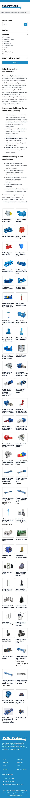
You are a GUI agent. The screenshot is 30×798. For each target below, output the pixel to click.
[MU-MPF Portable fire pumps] (21, 227)
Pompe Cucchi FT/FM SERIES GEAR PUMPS (8, 445)
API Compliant (7, 37)
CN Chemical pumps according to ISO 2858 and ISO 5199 (8, 305)
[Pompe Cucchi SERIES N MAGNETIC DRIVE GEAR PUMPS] (21, 363)
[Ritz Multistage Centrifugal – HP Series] (21, 692)
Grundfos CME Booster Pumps (6, 640)
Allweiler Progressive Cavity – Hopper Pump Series (8, 480)
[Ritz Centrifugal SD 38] (21, 709)
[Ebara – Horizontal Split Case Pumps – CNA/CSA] (21, 563)
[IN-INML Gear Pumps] (8, 227)
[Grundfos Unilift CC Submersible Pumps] (21, 597)
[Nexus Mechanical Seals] (8, 530)
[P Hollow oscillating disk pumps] (21, 211)
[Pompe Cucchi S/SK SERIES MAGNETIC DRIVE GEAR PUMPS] (21, 418)
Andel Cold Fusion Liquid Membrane (21, 355)
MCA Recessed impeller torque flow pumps (21, 322)
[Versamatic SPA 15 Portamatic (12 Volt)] (21, 546)
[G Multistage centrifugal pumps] (8, 278)
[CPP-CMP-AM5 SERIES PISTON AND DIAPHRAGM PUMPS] (21, 400)
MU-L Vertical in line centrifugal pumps (21, 338)
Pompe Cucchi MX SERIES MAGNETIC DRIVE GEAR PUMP (7, 462)
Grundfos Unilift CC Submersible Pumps (21, 606)
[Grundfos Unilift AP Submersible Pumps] (8, 597)
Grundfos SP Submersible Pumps (8, 623)
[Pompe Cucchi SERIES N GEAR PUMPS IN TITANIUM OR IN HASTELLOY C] (8, 380)
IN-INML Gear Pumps (8, 236)
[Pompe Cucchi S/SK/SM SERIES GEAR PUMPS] (8, 418)
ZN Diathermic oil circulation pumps (21, 287)
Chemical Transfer (8, 45)
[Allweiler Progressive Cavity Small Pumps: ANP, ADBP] (21, 671)
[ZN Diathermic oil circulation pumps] (21, 278)
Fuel (5, 49)
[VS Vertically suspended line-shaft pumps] (8, 312)
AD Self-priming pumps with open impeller (20, 254)
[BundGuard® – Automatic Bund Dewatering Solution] (21, 510)
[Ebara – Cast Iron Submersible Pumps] (21, 580)
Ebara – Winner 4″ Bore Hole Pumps (7, 590)
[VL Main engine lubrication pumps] (21, 295)
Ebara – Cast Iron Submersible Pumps (21, 590)
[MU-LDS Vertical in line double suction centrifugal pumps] (8, 329)
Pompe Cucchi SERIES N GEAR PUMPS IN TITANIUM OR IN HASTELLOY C (7, 392)
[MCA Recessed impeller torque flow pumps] (21, 312)
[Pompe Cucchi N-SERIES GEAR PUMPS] (8, 363)
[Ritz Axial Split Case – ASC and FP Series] (8, 692)
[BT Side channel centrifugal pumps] (8, 261)
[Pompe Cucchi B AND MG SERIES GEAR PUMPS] (21, 452)
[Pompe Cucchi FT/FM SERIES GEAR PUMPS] (8, 435)
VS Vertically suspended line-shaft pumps (8, 322)
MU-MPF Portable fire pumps (21, 237)
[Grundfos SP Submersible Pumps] (8, 613)
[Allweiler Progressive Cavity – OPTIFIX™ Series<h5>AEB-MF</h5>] (21, 489)
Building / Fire (7, 43)
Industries (7, 12)
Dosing (6, 47)
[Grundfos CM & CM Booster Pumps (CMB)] (21, 630)
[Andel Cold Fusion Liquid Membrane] (21, 346)
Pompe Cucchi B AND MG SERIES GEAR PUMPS (22, 462)
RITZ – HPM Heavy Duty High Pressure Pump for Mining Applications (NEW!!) (8, 720)
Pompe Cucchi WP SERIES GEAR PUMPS (21, 391)
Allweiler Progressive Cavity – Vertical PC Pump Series (8, 521)
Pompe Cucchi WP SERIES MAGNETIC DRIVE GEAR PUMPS (8, 411)
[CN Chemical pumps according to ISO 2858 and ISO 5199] (8, 295)
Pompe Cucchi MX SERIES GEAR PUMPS (21, 445)
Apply (15, 62)
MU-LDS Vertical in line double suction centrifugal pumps (7, 339)
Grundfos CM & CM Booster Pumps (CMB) (21, 641)
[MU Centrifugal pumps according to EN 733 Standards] (8, 346)
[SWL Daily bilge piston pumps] (8, 211)
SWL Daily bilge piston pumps (6, 220)
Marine (6, 54)
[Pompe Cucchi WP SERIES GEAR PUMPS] (21, 380)
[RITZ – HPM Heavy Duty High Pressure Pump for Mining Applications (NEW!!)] (8, 709)
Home (2, 12)
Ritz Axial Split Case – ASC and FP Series (8, 701)
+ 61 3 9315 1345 (9, 781)
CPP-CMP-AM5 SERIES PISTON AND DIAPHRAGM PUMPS (21, 411)
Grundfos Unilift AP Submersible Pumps (8, 606)
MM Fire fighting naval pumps (7, 253)
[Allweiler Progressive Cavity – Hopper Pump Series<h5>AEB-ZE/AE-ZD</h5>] (8, 469)
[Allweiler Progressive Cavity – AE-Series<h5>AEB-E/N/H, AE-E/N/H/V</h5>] (8, 489)
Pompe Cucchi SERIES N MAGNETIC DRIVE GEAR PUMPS (22, 373)
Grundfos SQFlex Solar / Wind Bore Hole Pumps (20, 624)
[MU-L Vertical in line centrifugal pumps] (21, 329)
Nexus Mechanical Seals (7, 539)
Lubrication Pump (8, 52)
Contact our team (14, 199)
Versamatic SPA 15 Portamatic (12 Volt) (21, 556)
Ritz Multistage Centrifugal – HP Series (20, 702)
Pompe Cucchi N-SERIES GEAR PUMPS (7, 373)
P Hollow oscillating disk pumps (21, 220)
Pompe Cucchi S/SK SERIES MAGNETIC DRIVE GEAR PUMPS (21, 428)
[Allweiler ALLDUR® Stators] (8, 647)
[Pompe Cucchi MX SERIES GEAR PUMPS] (21, 435)
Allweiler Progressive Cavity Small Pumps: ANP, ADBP (21, 682)
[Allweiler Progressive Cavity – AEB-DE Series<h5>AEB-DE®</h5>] (21, 469)
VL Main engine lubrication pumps (21, 304)
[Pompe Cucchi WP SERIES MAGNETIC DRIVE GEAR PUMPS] (8, 400)
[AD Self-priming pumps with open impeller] (21, 244)
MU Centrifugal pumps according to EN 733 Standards (7, 356)
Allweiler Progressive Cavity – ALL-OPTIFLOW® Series (8, 683)
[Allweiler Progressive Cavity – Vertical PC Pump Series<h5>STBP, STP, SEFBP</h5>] (8, 510)
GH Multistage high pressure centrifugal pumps (21, 271)
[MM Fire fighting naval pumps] (8, 244)
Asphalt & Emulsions (9, 39)
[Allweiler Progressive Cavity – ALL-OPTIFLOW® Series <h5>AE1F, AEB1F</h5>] (8, 671)
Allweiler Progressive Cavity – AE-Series (8, 501)
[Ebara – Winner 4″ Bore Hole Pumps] (8, 580)
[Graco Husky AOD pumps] (8, 563)
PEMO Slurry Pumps (21, 539)
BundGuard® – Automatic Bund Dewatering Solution (21, 520)
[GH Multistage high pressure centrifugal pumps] (21, 261)
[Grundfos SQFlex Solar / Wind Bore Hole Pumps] (21, 613)
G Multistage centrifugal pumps (7, 287)
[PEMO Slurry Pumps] (21, 530)
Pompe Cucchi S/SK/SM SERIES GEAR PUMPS (7, 428)
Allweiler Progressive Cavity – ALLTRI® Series (22, 661)
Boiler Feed (7, 41)
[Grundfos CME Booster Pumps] (8, 630)
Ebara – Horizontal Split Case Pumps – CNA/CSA (21, 573)
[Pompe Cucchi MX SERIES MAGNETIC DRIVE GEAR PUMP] (8, 452)
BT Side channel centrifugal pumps (7, 270)
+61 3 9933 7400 (9, 778)
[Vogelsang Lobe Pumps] (8, 546)
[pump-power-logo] (11, 6)
